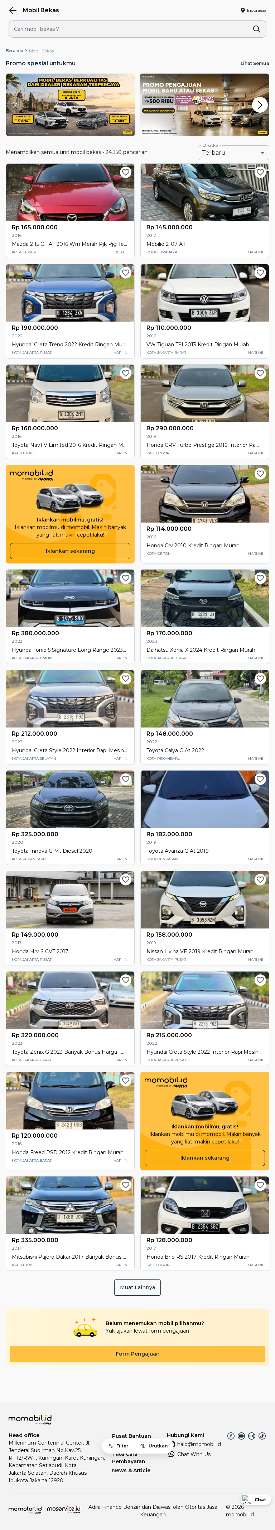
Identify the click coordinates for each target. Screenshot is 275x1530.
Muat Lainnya (137, 1287)
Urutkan (212, 145)
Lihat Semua (255, 63)
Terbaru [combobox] (214, 152)
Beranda (14, 50)
